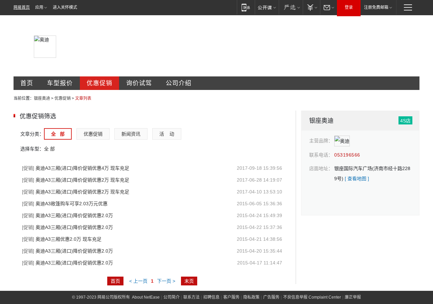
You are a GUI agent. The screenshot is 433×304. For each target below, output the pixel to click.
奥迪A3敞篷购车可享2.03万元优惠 (65, 203)
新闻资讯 (130, 134)
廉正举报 (353, 297)
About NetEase (146, 297)
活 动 (166, 134)
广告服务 (271, 297)
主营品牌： (321, 140)
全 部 (58, 134)
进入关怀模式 (65, 7)
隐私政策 (251, 297)
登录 (349, 7)
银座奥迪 (42, 98)
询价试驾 (139, 83)
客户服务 (231, 297)
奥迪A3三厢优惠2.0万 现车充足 (61, 239)
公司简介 (171, 297)
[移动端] (246, 7)
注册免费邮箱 (376, 7)
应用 (39, 7)
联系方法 (191, 297)
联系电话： (321, 155)
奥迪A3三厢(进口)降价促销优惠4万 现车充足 (75, 168)
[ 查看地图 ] (357, 178)
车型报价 (60, 83)
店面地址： (321, 168)
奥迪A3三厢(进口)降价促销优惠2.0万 (67, 215)
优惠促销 (99, 83)
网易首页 (22, 7)
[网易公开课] (267, 7)
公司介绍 (178, 83)
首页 (26, 83)
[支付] (311, 7)
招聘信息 (211, 297)
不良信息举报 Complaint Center (312, 297)
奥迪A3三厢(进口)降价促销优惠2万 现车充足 (75, 180)
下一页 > (166, 281)
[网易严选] (291, 7)
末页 (189, 281)
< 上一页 (138, 281)
